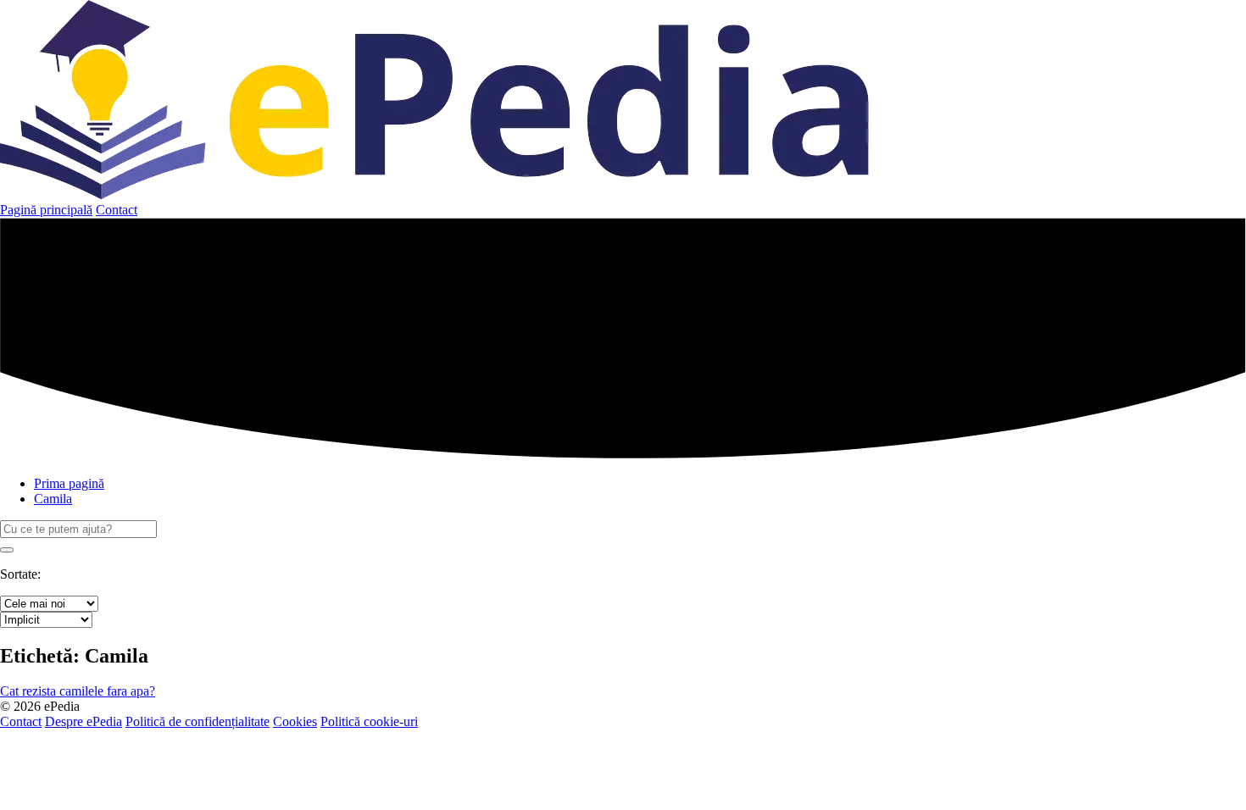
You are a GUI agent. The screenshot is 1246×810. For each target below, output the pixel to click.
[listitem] (77, 691)
